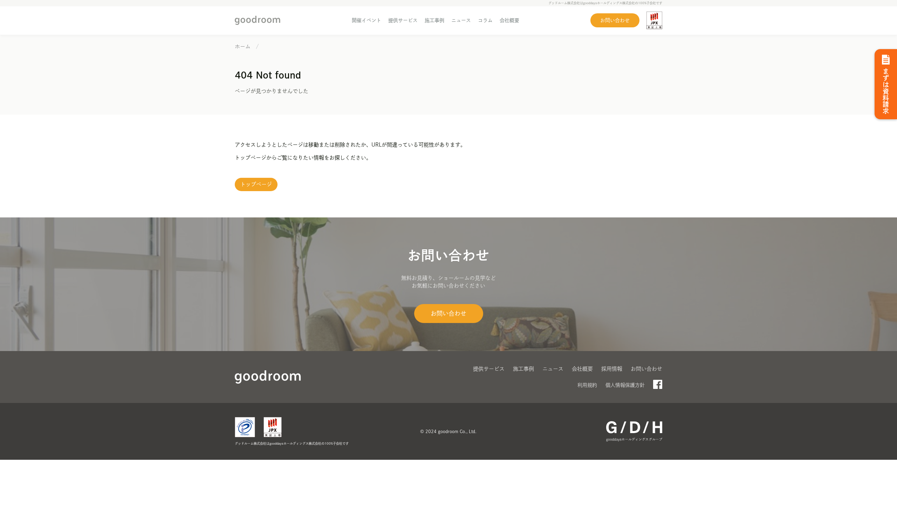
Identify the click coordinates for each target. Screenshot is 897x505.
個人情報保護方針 (625, 385)
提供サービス (403, 20)
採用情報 (611, 368)
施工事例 (434, 20)
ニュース (461, 20)
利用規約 (587, 385)
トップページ (256, 184)
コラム (485, 20)
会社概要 (509, 20)
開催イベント (366, 20)
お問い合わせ (615, 20)
